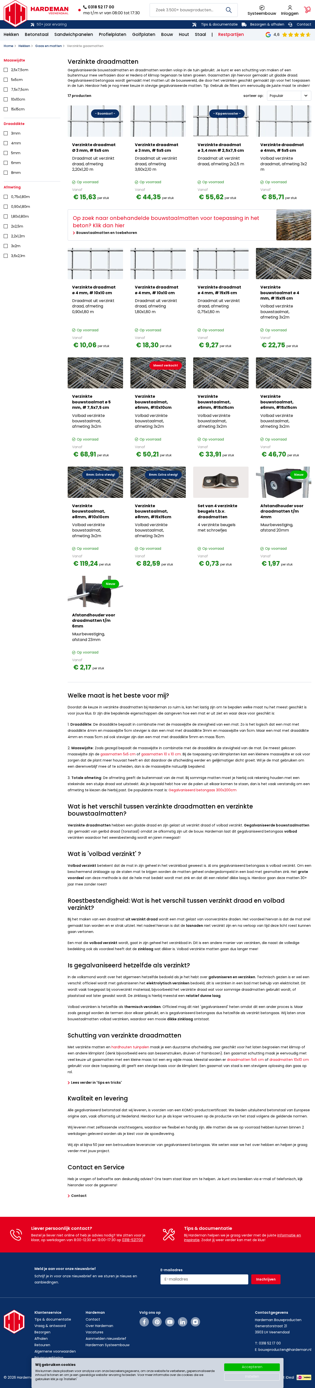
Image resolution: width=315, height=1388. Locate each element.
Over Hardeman (99, 1325)
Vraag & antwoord (50, 1325)
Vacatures (94, 1332)
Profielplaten (112, 34)
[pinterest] (157, 1321)
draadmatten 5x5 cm (245, 1059)
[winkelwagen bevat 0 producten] (307, 10)
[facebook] (144, 1321)
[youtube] (170, 1321)
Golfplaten (143, 34)
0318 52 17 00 (101, 7)
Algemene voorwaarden (55, 1351)
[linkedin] (182, 1321)
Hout (184, 34)
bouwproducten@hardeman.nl (284, 1349)
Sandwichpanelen (73, 34)
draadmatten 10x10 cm (289, 1059)
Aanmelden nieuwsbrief (106, 1338)
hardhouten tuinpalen (130, 1047)
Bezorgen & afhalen (267, 24)
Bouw (167, 34)
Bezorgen (42, 1332)
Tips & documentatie (219, 24)
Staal (200, 34)
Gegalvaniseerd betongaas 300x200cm (202, 790)
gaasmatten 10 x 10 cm (161, 754)
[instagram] (195, 1321)
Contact (304, 24)
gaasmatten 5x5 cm (118, 754)
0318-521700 (132, 1239)
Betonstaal (36, 34)
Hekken (11, 34)
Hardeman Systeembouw (107, 1344)
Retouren (42, 1344)
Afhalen (41, 1338)
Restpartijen (231, 34)
